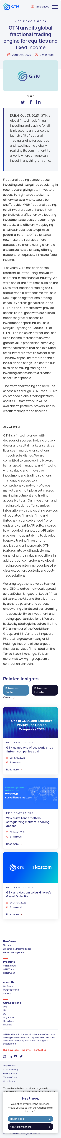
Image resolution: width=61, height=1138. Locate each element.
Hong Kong (8, 1020)
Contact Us (40, 1049)
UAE (5, 1006)
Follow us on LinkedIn (41, 690)
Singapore (8, 1017)
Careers (7, 993)
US (4, 1013)
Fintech (7, 945)
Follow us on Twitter (12, 690)
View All (7, 697)
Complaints (9, 1081)
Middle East (42, 6)
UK (4, 1010)
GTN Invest (9, 972)
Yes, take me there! (21, 1126)
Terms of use (10, 1077)
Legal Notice (9, 1065)
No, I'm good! (17, 1118)
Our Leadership (11, 989)
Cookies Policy (10, 1069)
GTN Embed (9, 965)
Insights (26, 1049)
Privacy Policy (10, 1073)
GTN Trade (9, 969)
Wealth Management (14, 952)
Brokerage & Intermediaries (17, 948)
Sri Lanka (7, 1024)
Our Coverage (11, 1049)
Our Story (8, 986)
